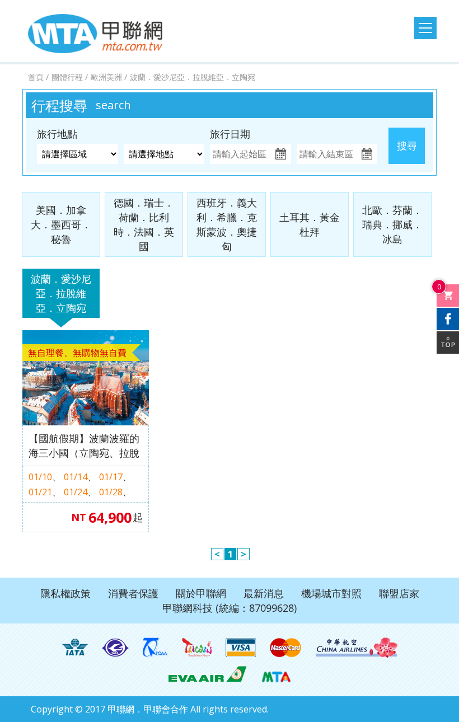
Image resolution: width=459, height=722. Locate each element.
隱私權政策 (65, 593)
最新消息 (263, 593)
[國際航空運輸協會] (75, 647)
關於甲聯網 (201, 593)
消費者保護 (133, 593)
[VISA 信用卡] (241, 647)
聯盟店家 (399, 593)
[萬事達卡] (286, 647)
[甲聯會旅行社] (95, 33)
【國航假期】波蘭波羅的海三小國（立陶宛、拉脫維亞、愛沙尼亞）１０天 (84, 446)
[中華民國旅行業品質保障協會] (155, 647)
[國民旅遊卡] (197, 647)
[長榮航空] (207, 673)
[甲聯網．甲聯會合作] (276, 673)
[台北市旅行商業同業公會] (115, 647)
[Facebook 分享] (448, 319)
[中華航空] (356, 647)
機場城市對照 (331, 593)
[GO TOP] (448, 342)
